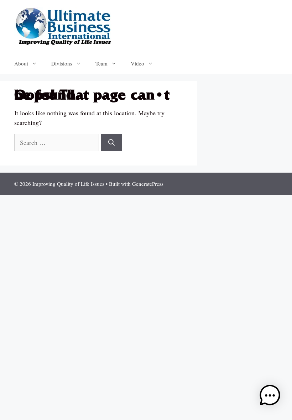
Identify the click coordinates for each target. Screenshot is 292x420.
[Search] (111, 142)
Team (101, 63)
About (21, 63)
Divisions (61, 63)
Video (137, 63)
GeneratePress (147, 183)
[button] (270, 396)
